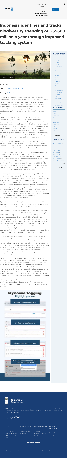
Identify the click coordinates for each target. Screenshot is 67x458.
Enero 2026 (56, 158)
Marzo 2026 (56, 154)
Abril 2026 (56, 152)
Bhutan (55, 113)
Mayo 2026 (56, 150)
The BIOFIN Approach (11, 433)
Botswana (56, 115)
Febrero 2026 (57, 156)
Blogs (41, 9)
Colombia (56, 122)
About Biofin (41, 4)
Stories (41, 7)
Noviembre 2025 (58, 163)
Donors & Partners (10, 435)
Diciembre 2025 (58, 161)
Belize (55, 111)
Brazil (54, 118)
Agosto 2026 (57, 143)
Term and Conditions (55, 451)
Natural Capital (59, 90)
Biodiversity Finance (15, 88)
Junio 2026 (56, 148)
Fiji (54, 130)
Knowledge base (41, 13)
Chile (54, 120)
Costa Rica (56, 124)
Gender (57, 83)
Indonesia (10, 93)
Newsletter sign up (33, 442)
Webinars (37, 431)
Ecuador (55, 128)
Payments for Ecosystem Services (59, 94)
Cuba (54, 126)
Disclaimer (45, 451)
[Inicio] (9, 9)
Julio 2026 (56, 146)
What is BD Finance (10, 431)
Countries (41, 11)
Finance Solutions (41, 15)
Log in (6, 437)
